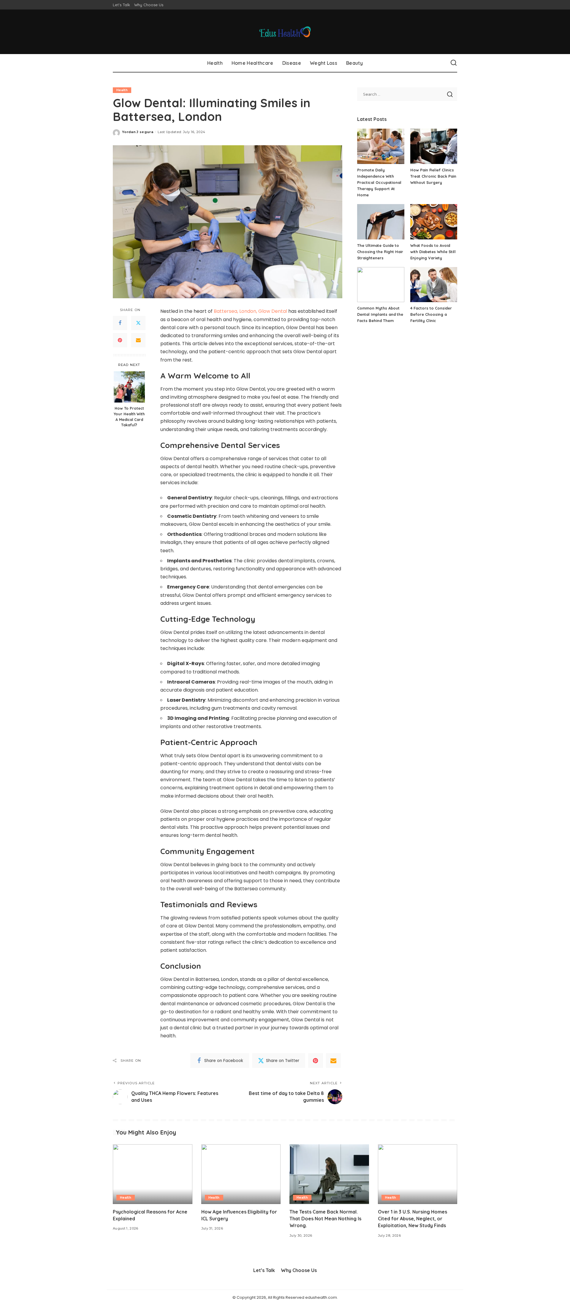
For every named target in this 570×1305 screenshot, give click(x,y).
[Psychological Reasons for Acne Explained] (152, 1174)
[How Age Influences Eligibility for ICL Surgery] (241, 1174)
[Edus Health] (285, 31)
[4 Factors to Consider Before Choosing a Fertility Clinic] (433, 284)
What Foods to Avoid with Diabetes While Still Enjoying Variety (433, 251)
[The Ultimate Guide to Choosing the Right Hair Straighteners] (380, 221)
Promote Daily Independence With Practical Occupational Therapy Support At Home (379, 182)
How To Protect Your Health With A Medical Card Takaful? (129, 416)
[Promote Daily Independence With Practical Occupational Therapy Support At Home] (380, 146)
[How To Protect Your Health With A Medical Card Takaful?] (129, 387)
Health (122, 90)
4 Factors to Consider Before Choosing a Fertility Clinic (431, 314)
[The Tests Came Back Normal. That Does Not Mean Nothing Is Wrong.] (329, 1174)
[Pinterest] (120, 340)
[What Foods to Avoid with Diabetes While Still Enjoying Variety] (433, 221)
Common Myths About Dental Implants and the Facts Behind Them (380, 314)
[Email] (138, 340)
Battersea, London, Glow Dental (250, 311)
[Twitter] (138, 323)
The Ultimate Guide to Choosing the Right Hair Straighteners (380, 251)
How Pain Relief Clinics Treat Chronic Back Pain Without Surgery (433, 176)
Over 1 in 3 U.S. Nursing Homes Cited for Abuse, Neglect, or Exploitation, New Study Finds (412, 1218)
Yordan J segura (137, 132)
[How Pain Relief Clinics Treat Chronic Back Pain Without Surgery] (433, 146)
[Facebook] (120, 323)
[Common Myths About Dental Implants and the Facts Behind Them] (380, 284)
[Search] (453, 63)
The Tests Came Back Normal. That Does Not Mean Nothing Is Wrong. (325, 1218)
